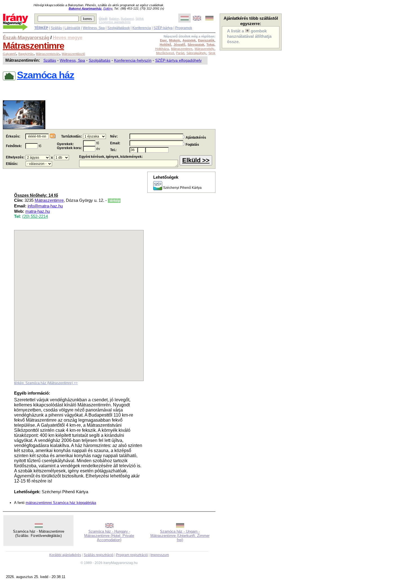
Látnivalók (72, 28)
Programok (183, 28)
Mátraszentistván (47, 54)
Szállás (56, 28)
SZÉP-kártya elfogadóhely (178, 60)
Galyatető (9, 54)
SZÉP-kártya (163, 28)
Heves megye (67, 37)
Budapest (127, 18)
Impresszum (159, 555)
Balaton (114, 18)
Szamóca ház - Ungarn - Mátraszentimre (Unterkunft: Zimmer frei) (180, 535)
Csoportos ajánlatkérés (115, 22)
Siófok (139, 18)
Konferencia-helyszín (133, 60)
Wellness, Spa (94, 28)
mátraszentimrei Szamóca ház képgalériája (61, 503)
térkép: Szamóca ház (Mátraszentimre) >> (46, 383)
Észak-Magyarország (26, 37)
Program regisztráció (132, 555)
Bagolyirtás (26, 54)
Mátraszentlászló (73, 54)
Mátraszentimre (33, 46)
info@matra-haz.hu (45, 206)
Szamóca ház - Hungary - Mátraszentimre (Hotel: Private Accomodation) (109, 535)
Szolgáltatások (118, 28)
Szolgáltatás (99, 60)
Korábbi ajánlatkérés (65, 555)
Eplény (107, 8)
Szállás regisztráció (98, 555)
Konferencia (141, 28)
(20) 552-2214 (35, 216)
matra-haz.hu (37, 211)
